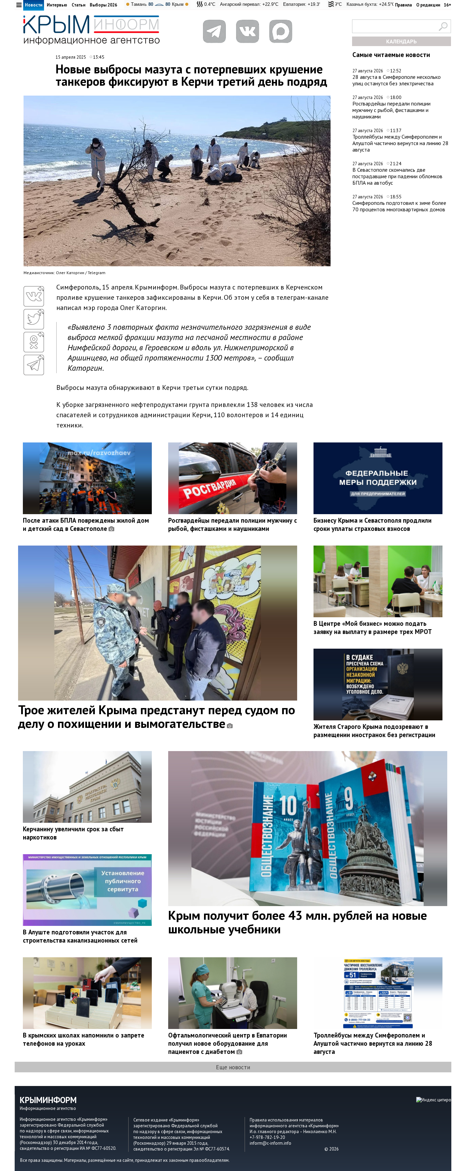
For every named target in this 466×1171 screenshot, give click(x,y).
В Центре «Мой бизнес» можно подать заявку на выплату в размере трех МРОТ (373, 627)
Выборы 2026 (103, 5)
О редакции (428, 5)
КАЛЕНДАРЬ (401, 41)
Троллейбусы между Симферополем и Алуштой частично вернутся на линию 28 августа (400, 143)
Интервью (57, 5)
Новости (33, 5)
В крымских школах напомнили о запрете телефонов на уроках (83, 1039)
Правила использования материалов (286, 1120)
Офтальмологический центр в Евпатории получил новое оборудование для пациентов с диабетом (227, 1043)
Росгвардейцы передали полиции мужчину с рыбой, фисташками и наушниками (391, 109)
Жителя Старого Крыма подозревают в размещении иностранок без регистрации (374, 730)
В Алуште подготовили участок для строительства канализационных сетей (80, 936)
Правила (403, 5)
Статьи (78, 5)
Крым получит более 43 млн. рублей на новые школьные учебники (297, 922)
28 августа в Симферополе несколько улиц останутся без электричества (396, 80)
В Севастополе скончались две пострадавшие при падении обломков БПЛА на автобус (397, 176)
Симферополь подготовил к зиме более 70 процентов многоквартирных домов (399, 206)
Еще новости (233, 1067)
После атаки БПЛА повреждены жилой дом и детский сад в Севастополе (86, 524)
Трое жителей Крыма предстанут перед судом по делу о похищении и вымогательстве (156, 716)
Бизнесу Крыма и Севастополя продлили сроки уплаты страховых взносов (373, 524)
